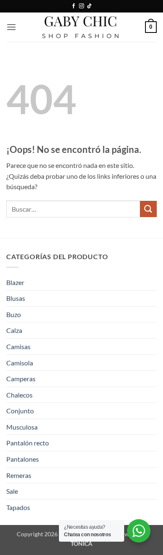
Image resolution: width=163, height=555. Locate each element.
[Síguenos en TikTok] (89, 6)
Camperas (21, 378)
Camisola (19, 363)
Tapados (18, 507)
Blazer (15, 282)
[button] (11, 27)
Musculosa (22, 427)
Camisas (18, 346)
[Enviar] (148, 209)
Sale (12, 491)
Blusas (15, 298)
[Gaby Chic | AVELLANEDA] (81, 27)
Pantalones (22, 459)
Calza (14, 330)
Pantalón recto (27, 443)
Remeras (18, 475)
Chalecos (19, 395)
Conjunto (20, 411)
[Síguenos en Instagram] (81, 6)
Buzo (13, 314)
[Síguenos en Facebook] (73, 6)
